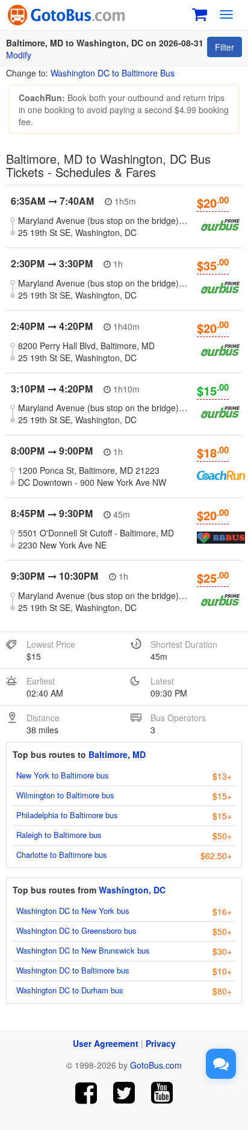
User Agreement (105, 1043)
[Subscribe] (161, 1093)
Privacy (161, 1043)
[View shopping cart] (199, 13)
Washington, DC (132, 890)
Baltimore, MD (117, 754)
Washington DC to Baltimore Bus (113, 73)
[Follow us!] (124, 1093)
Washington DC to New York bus (72, 910)
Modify (18, 55)
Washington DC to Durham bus (69, 990)
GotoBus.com (156, 1065)
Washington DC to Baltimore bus (72, 970)
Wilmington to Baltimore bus (65, 795)
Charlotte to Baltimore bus (61, 854)
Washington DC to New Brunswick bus (83, 950)
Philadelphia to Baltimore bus (67, 815)
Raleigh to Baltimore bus (59, 834)
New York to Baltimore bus (62, 775)
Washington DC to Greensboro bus (76, 930)
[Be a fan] (86, 1093)
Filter (224, 47)
